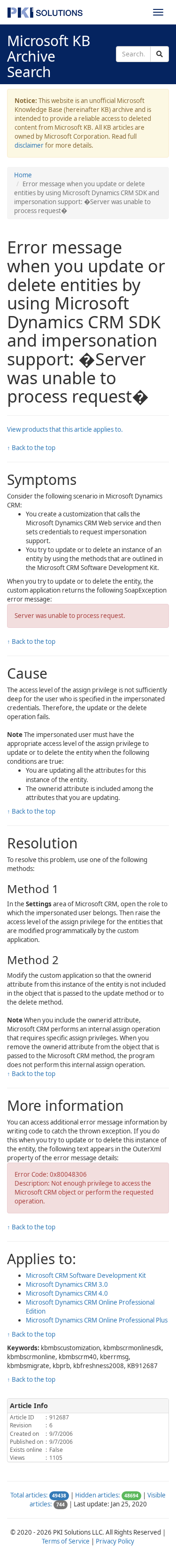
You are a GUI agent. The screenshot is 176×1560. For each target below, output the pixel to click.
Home (23, 175)
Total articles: (29, 1495)
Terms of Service (66, 1541)
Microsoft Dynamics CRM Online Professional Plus (97, 1320)
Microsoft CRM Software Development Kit (86, 1275)
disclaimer (29, 145)
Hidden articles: (97, 1495)
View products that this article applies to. (65, 429)
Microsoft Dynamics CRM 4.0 (67, 1293)
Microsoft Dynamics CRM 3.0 (67, 1284)
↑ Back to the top (31, 447)
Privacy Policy (115, 1541)
